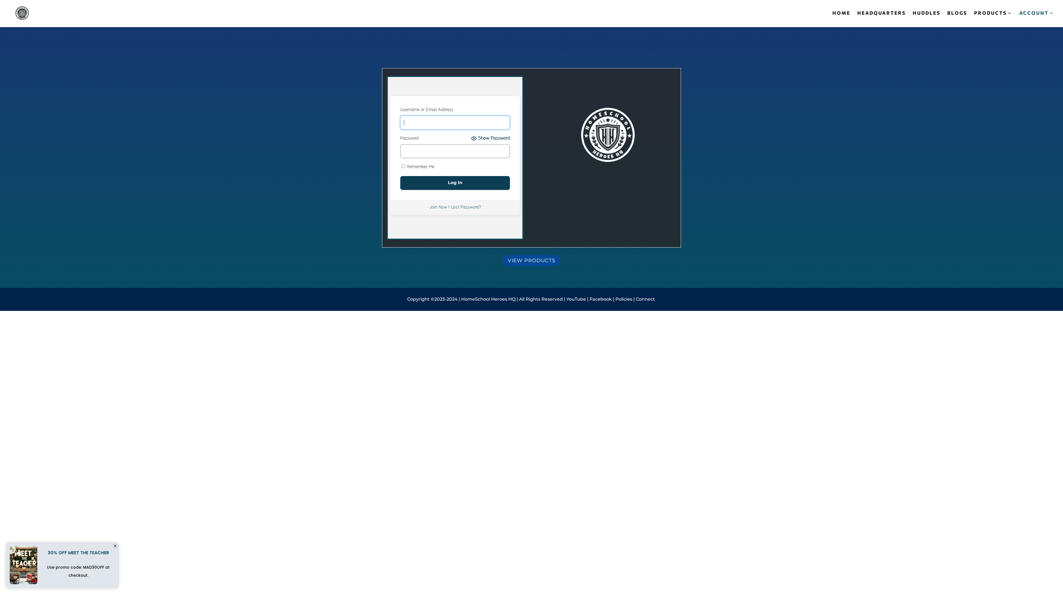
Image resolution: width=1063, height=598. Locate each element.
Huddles (926, 13)
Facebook (601, 299)
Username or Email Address (426, 110)
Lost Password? (466, 207)
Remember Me (420, 167)
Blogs (957, 13)
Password (409, 138)
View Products (531, 260)
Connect (646, 299)
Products (990, 13)
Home (841, 13)
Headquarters (881, 13)
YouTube (576, 299)
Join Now (438, 207)
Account (1034, 13)
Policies (623, 299)
